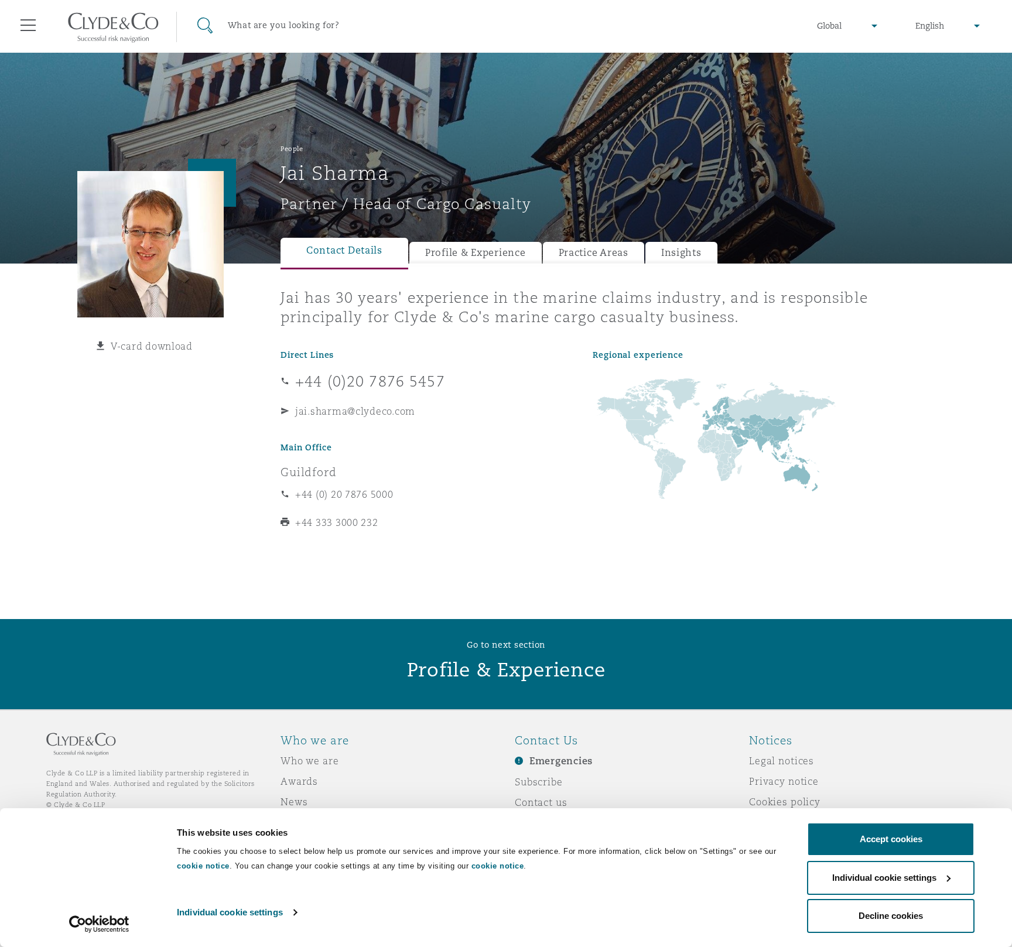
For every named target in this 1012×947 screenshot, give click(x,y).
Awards (299, 781)
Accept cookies (891, 839)
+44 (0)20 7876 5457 (370, 381)
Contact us (541, 802)
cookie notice (203, 865)
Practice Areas (593, 253)
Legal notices (781, 761)
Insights (681, 253)
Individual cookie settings (230, 912)
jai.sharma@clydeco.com (355, 411)
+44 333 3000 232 (336, 522)
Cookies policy (784, 802)
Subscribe (539, 782)
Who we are (310, 761)
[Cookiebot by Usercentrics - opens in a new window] (99, 924)
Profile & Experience (475, 253)
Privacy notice (784, 781)
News (294, 802)
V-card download (152, 346)
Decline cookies (891, 916)
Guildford (309, 472)
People (292, 149)
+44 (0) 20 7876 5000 (344, 494)
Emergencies (561, 761)
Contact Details (344, 250)
